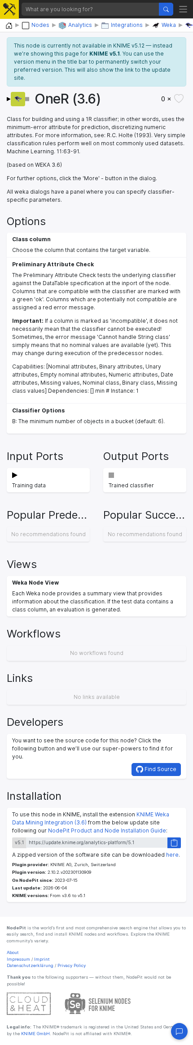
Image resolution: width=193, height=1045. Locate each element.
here (172, 854)
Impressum (18, 959)
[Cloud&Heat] (29, 1003)
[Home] (9, 25)
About (13, 952)
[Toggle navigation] (183, 9)
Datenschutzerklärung (30, 965)
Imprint (42, 959)
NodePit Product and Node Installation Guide (107, 830)
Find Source (159, 769)
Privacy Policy (71, 965)
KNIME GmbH (35, 1033)
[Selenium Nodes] (98, 1003)
